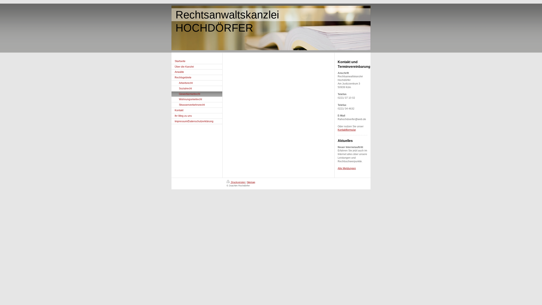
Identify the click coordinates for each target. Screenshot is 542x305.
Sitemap (251, 182)
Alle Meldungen (347, 168)
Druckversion (238, 182)
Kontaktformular (347, 129)
